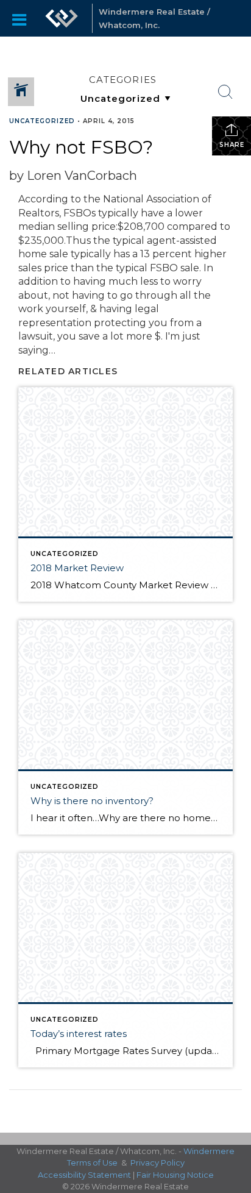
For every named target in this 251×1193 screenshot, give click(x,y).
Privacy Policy (157, 1162)
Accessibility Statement (84, 1175)
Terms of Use (92, 1162)
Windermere (209, 1151)
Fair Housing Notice (175, 1175)
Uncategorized (42, 121)
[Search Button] (225, 92)
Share (231, 145)
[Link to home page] (61, 18)
